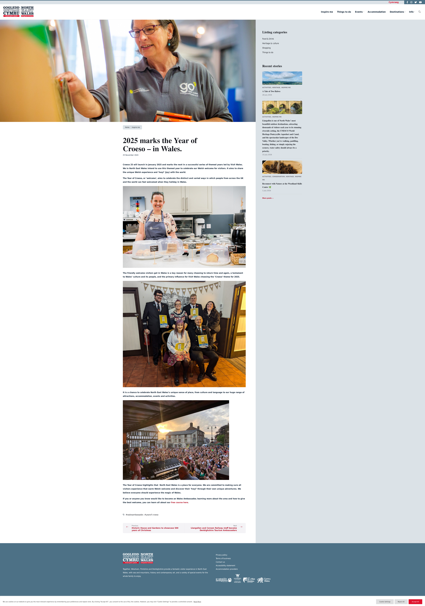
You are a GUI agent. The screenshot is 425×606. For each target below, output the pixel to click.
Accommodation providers (227, 569)
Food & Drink (268, 39)
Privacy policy (221, 555)
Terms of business (223, 558)
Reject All (401, 602)
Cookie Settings (384, 602)
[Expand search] (419, 11)
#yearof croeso (151, 515)
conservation (278, 176)
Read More (197, 602)
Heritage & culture (270, 43)
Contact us (220, 562)
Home (127, 127)
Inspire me (136, 127)
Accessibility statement (225, 565)
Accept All (415, 602)
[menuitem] (327, 12)
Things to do (267, 52)
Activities (266, 87)
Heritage (276, 87)
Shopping (266, 48)
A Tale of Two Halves (271, 91)
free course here (179, 502)
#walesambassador (134, 515)
